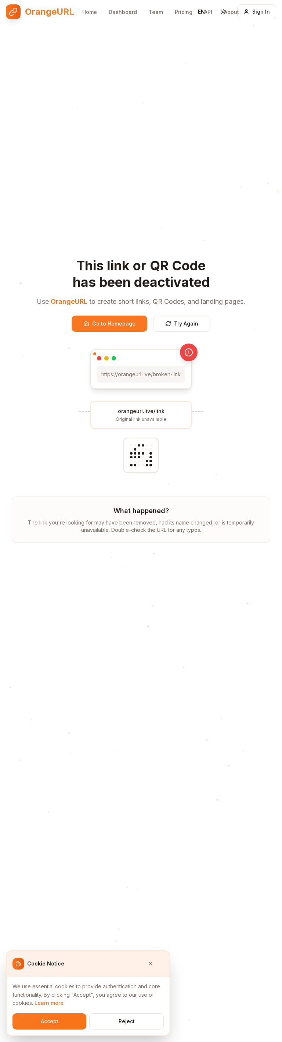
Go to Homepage (113, 323)
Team (156, 12)
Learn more (49, 1003)
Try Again (186, 323)
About (231, 12)
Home (89, 12)
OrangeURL (69, 301)
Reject (127, 1021)
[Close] (156, 964)
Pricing (183, 12)
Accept (49, 1021)
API (208, 12)
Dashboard (123, 12)
